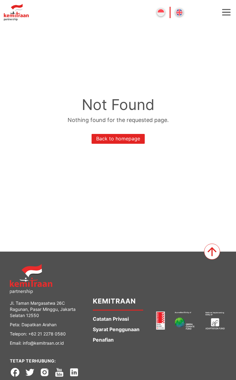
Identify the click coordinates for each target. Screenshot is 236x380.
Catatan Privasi (111, 319)
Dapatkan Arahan (39, 324)
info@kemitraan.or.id (43, 343)
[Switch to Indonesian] (161, 12)
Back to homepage (118, 138)
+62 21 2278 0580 (47, 333)
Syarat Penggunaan (116, 329)
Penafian (103, 340)
